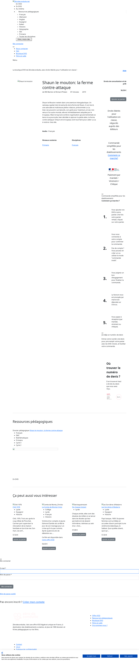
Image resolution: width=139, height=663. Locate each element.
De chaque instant (79, 507)
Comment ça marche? (114, 157)
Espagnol (22, 22)
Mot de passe (6, 574)
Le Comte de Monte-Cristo (52, 507)
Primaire (22, 34)
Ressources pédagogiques (29, 12)
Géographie (23, 29)
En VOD (19, 4)
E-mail (3, 568)
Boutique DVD (21, 53)
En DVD (19, 6)
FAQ (17, 51)
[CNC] (85, 637)
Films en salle (21, 56)
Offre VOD (96, 615)
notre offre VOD (48, 540)
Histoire (22, 27)
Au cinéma (20, 9)
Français (22, 14)
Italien (21, 24)
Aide (124, 71)
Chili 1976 (16, 507)
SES (20, 32)
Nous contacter (22, 49)
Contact (19, 644)
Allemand (22, 17)
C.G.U (18, 647)
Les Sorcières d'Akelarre (111, 507)
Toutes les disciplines (27, 36)
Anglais (22, 19)
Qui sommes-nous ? (99, 625)
